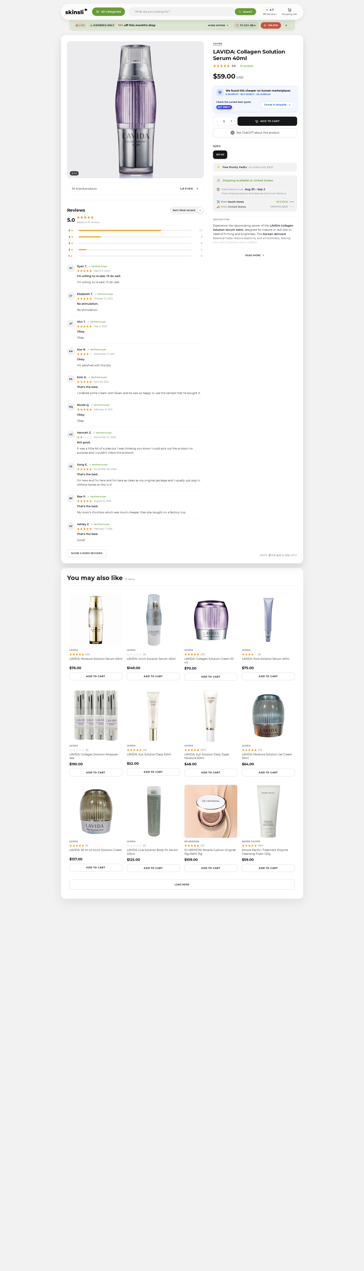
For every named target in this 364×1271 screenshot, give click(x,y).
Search (247, 11)
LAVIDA (217, 43)
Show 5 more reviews (87, 553)
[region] (135, 109)
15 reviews (246, 65)
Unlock (273, 25)
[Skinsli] (76, 11)
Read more (253, 255)
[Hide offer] (286, 25)
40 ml (220, 154)
